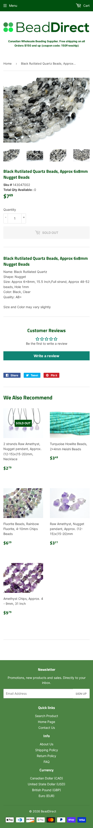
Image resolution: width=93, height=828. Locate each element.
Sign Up (81, 693)
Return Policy (46, 756)
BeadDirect (48, 811)
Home (7, 63)
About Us (46, 744)
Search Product (46, 716)
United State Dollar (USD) (46, 784)
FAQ (47, 762)
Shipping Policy (46, 750)
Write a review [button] (46, 356)
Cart (86, 5)
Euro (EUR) (46, 796)
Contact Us (46, 727)
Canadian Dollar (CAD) (46, 778)
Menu (13, 5)
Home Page (46, 722)
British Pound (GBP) (46, 790)
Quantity (9, 209)
